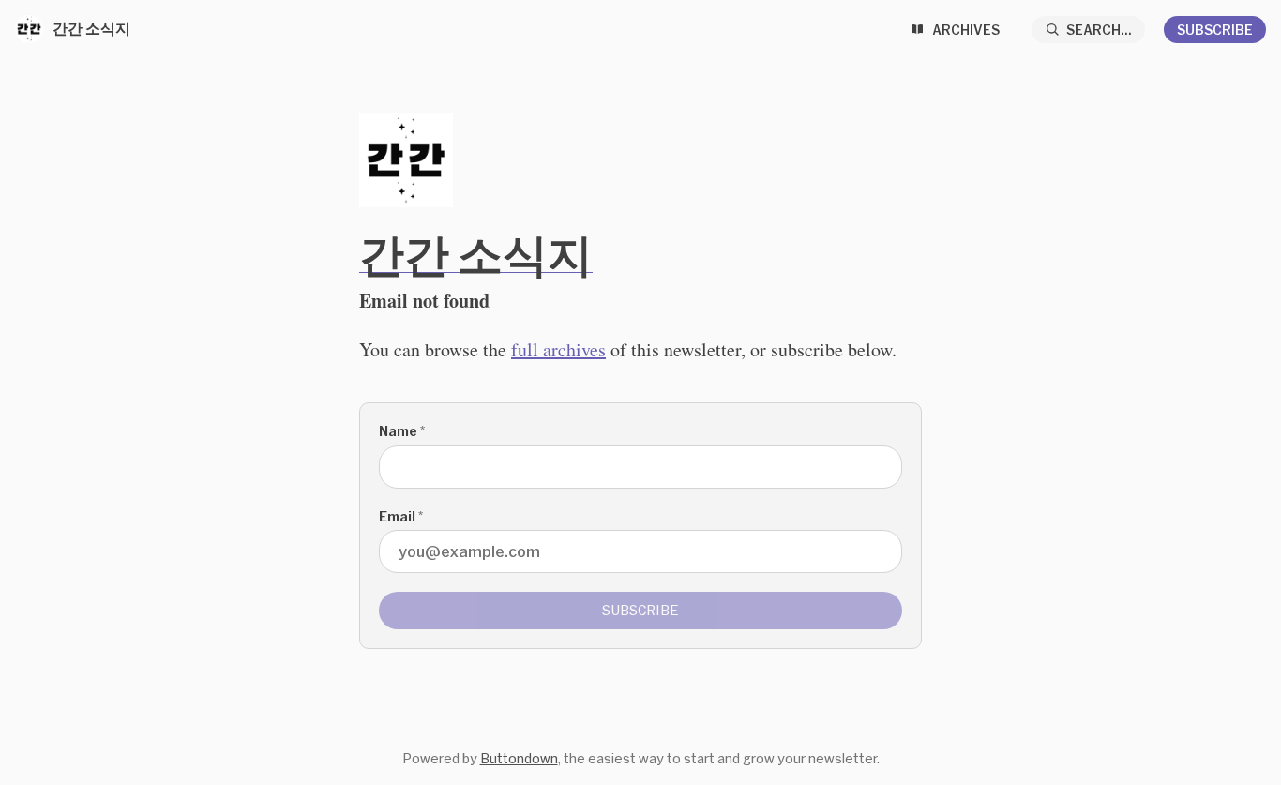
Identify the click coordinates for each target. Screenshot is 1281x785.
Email (401, 516)
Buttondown (519, 758)
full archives (558, 349)
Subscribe (1215, 30)
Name (402, 431)
